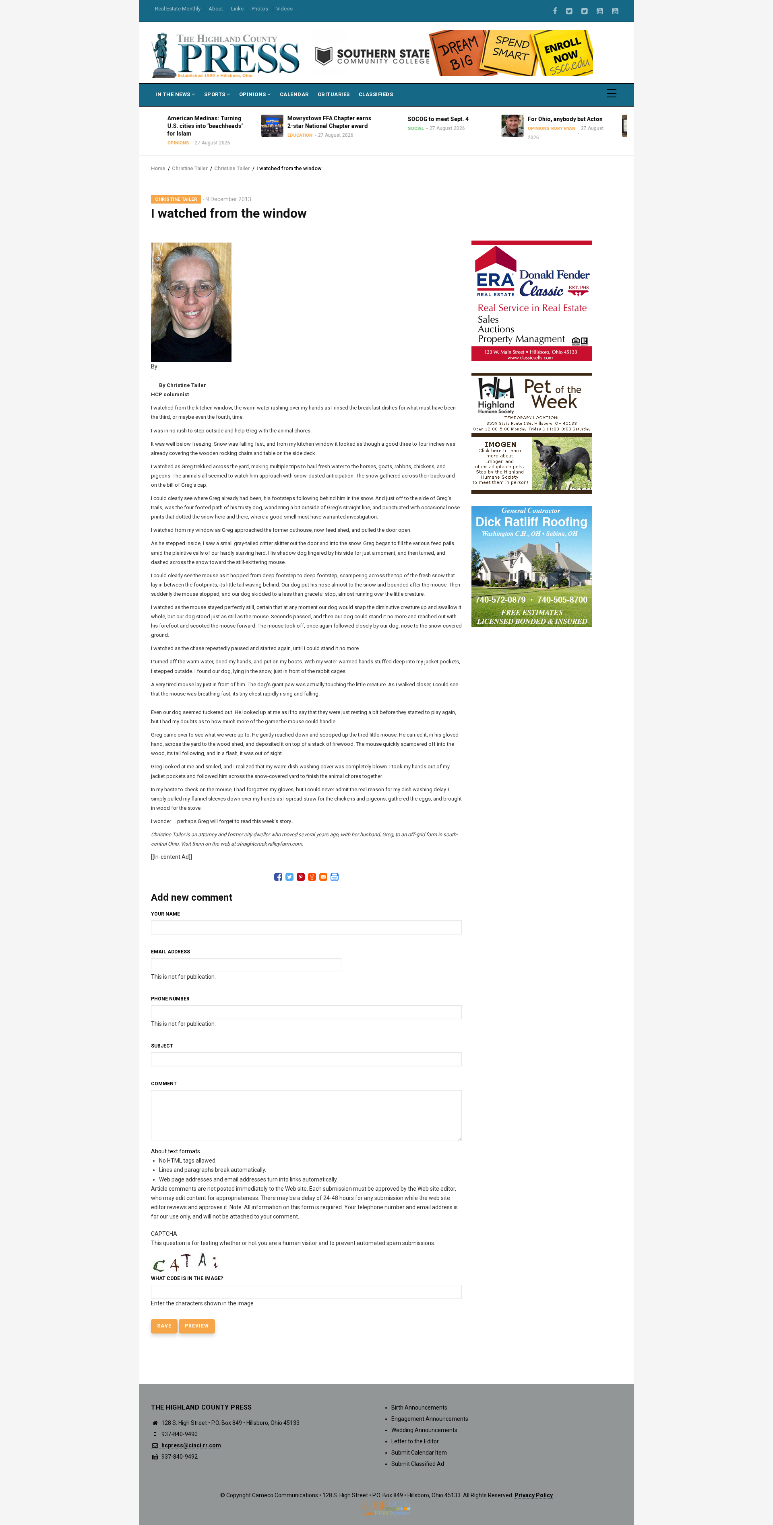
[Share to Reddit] (312, 877)
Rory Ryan (502, 128)
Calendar (294, 94)
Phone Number (170, 999)
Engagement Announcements (429, 1419)
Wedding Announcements (424, 1430)
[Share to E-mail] (323, 877)
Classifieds (376, 94)
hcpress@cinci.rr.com (190, 1445)
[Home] (226, 54)
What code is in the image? (187, 1278)
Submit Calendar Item (419, 1452)
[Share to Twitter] (289, 877)
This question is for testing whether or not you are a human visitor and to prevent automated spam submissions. (293, 1269)
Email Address (170, 952)
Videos (284, 9)
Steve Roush (625, 135)
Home (158, 168)
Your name (165, 914)
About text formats (175, 1151)
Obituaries (334, 94)
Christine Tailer (190, 168)
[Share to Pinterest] (301, 877)
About (216, 9)
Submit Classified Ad (417, 1464)
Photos (260, 9)
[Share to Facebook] (278, 877)
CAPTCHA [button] (164, 1234)
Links (237, 9)
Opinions (253, 94)
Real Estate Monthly (177, 9)
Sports (215, 94)
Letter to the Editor (415, 1441)
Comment (164, 1084)
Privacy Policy (534, 1495)
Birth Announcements (419, 1407)
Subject (162, 1046)
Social (354, 128)
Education (238, 135)
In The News (173, 94)
